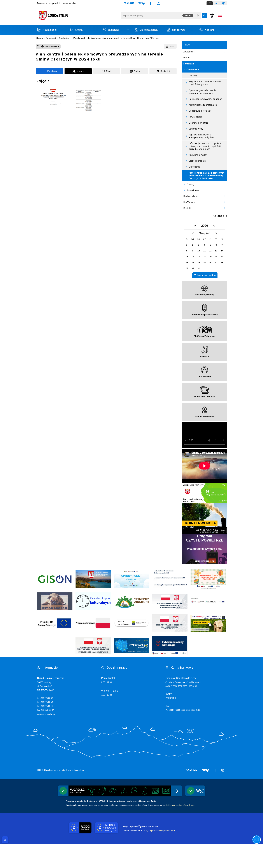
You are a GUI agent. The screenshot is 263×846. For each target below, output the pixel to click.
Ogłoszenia (194, 166)
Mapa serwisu (69, 3)
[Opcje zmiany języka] (220, 15)
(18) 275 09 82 (46, 706)
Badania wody (196, 128)
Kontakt (187, 208)
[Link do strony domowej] (78, 15)
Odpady (193, 75)
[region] (204, 250)
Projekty (190, 184)
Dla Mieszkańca (191, 196)
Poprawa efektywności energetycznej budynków (201, 136)
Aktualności (189, 51)
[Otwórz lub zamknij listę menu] (223, 45)
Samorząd (188, 63)
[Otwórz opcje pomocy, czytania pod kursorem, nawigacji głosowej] (256, 840)
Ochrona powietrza (198, 122)
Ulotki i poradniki (197, 160)
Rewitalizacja (195, 116)
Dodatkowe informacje (200, 110)
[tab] (210, 3)
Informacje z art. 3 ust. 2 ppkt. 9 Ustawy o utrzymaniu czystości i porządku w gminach (205, 146)
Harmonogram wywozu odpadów (205, 98)
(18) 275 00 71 (46, 702)
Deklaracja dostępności (48, 3)
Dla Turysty (189, 202)
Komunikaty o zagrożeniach (203, 104)
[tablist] (216, 3)
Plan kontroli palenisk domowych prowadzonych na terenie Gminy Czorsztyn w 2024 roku (206, 175)
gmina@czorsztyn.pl (46, 714)
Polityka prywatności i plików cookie (159, 830)
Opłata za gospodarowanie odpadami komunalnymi (202, 91)
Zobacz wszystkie (205, 275)
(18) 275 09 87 (47, 710)
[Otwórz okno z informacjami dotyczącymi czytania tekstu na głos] (38, 46)
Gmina (186, 57)
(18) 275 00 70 (46, 698)
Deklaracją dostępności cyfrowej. (180, 805)
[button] (129, 3)
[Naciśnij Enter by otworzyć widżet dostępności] (212, 15)
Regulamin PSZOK (198, 154)
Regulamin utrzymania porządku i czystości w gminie (206, 83)
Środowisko (192, 69)
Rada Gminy (192, 190)
